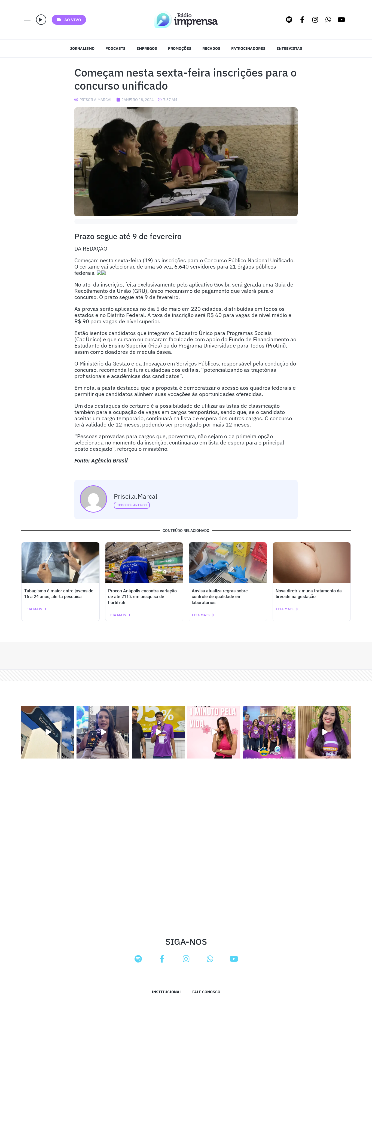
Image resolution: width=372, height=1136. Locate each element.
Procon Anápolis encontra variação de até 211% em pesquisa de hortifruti (142, 596)
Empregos (146, 48)
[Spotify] (289, 19)
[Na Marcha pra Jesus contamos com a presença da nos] (103, 732)
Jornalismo (82, 48)
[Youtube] (341, 19)
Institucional (166, 991)
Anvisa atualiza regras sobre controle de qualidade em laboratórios (220, 596)
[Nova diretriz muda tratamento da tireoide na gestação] (312, 562)
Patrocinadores (248, 48)
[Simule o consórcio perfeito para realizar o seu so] (47, 732)
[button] (41, 19)
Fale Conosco (206, 991)
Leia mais (33, 609)
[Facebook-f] (302, 19)
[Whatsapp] (328, 19)
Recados (211, 48)
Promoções (179, 48)
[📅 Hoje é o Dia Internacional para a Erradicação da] (324, 732)
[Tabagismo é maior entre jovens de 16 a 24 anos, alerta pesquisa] (60, 562)
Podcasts (115, 48)
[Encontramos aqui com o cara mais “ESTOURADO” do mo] (158, 732)
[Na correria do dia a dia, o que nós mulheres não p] (213, 732)
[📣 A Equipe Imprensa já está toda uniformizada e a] (269, 732)
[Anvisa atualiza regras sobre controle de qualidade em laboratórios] (228, 562)
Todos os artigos (132, 505)
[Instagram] (315, 19)
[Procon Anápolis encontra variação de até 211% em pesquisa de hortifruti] (144, 562)
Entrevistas (289, 48)
